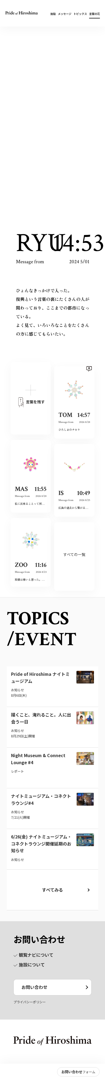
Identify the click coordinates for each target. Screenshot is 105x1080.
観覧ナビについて (36, 955)
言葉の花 (94, 14)
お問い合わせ (34, 987)
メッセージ (64, 14)
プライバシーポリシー (29, 1001)
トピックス (80, 14)
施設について (32, 964)
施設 (53, 14)
